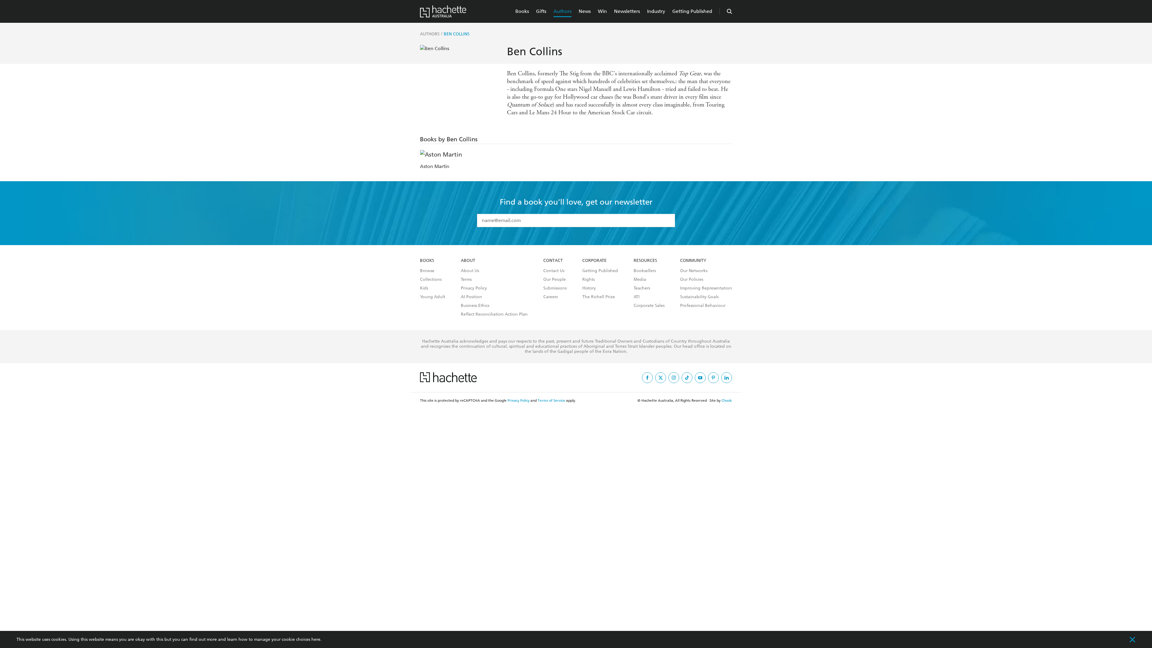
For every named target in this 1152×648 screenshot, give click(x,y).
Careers (550, 297)
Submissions (555, 288)
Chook (727, 400)
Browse (427, 271)
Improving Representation (706, 288)
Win (602, 11)
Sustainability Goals (699, 297)
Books (522, 11)
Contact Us (553, 271)
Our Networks (693, 271)
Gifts (541, 11)
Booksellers (645, 271)
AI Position (471, 297)
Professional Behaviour (702, 306)
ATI (637, 297)
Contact (553, 261)
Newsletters (627, 11)
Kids (424, 288)
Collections (431, 280)
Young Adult (432, 297)
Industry (656, 11)
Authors (563, 11)
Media (640, 280)
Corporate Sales (649, 306)
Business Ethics (475, 306)
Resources (645, 261)
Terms (466, 280)
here (315, 639)
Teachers (642, 288)
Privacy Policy (474, 288)
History (589, 288)
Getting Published (692, 11)
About (468, 261)
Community (693, 261)
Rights (588, 280)
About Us (470, 271)
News (585, 11)
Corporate (594, 261)
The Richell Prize (598, 297)
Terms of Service (551, 400)
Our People (554, 280)
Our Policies (691, 280)
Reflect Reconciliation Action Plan (494, 314)
